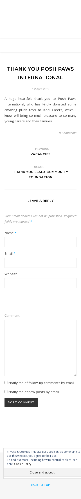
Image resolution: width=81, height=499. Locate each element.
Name (10, 233)
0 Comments (67, 133)
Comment (12, 315)
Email (9, 253)
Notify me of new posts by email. (33, 391)
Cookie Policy (22, 464)
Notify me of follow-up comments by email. (41, 382)
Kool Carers (40, 16)
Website (11, 274)
